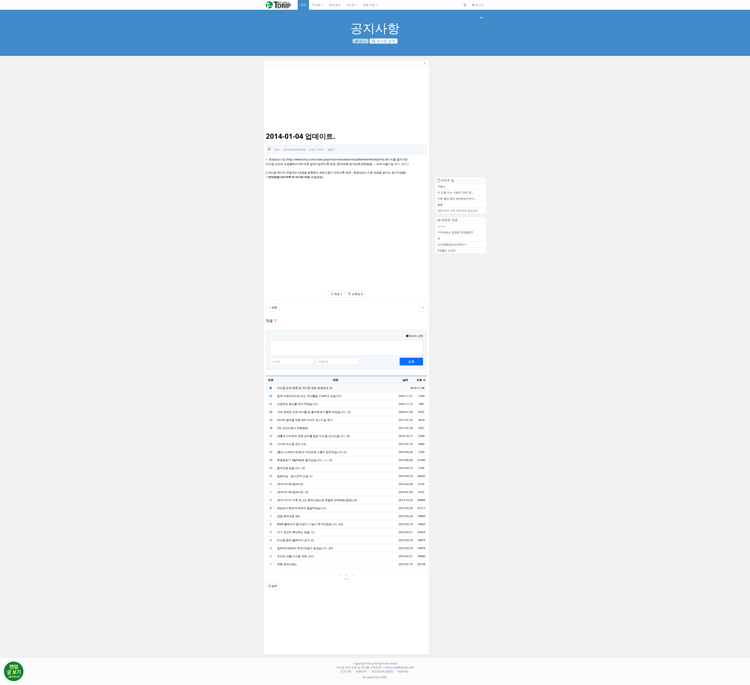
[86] (298, 516)
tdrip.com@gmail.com (399, 667)
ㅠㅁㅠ (441, 226)
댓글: (331, 149)
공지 (303, 5)
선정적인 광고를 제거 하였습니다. (298, 404)
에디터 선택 (416, 336)
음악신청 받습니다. (289, 468)
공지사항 (375, 28)
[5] (306, 492)
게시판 (350, 5)
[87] (331, 548)
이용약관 (403, 671)
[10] (304, 444)
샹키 (277, 149)
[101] (311, 556)
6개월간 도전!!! (446, 250)
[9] (355, 500)
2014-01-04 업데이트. (290, 492)
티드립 (316, 5)
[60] (341, 524)
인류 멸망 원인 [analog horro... (456, 198)
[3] (330, 460)
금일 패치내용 (285, 516)
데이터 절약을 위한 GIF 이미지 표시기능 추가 (305, 420)
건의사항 (346, 671)
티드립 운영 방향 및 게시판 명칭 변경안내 (302, 388)
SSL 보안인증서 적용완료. (293, 428)
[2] (348, 412)
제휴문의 (362, 671)
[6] (330, 388)
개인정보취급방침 (382, 671)
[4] (348, 436)
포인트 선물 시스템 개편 (292, 556)
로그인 (478, 5)
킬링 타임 (369, 5)
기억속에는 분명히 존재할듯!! (455, 232)
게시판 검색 (385, 41)
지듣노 (441, 186)
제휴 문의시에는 (287, 564)
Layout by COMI (376, 677)
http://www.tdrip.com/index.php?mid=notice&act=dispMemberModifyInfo (335, 159)
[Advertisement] (237, 120)
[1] (310, 476)
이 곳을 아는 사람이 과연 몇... (455, 192)
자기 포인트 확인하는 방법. (293, 532)
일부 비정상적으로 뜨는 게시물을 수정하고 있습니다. (309, 396)
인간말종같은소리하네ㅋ (452, 244)
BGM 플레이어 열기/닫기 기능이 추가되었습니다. (307, 524)
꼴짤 (440, 204)
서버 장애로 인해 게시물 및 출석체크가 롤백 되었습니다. (311, 412)
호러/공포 (335, 5)
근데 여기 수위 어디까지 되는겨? (457, 210)
